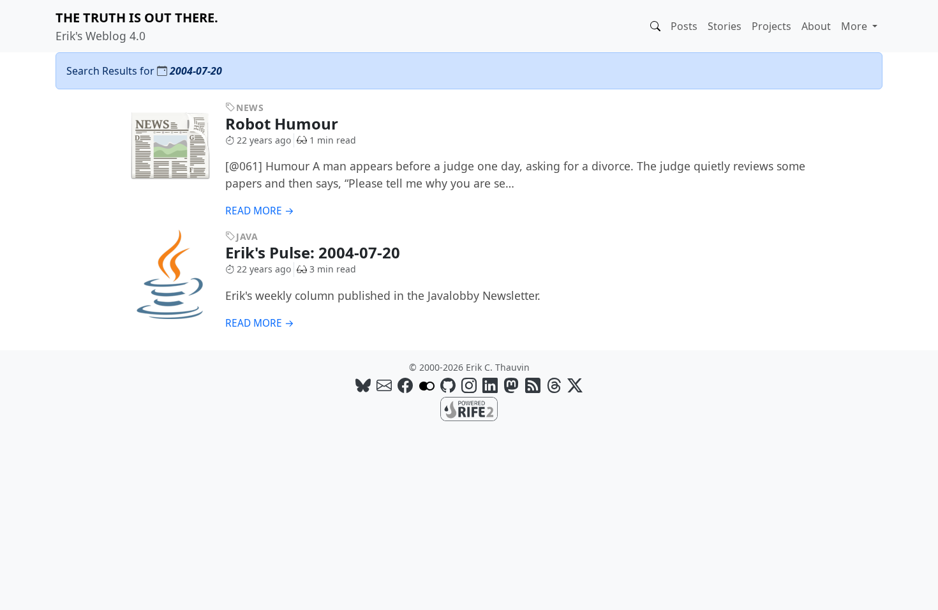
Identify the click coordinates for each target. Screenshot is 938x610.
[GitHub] (448, 385)
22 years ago (264, 140)
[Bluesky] (363, 385)
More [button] (855, 26)
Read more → (259, 211)
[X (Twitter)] (575, 385)
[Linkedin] (490, 385)
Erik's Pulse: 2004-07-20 (314, 252)
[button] (655, 26)
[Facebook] (405, 385)
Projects (771, 26)
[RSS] (532, 385)
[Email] (384, 385)
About (816, 26)
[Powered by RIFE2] (469, 408)
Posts (684, 26)
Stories (724, 26)
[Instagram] (469, 385)
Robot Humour (283, 123)
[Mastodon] (511, 385)
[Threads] (554, 385)
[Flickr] (427, 385)
